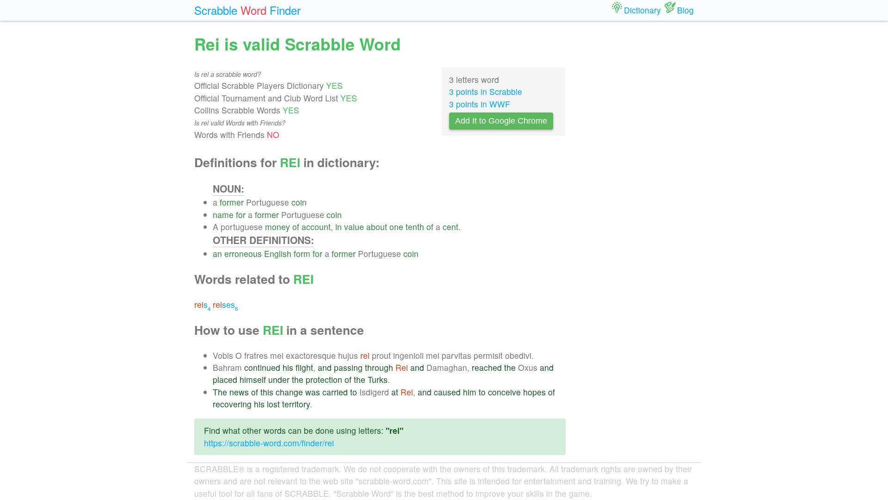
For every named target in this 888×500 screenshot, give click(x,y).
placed (225, 379)
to (353, 392)
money (277, 226)
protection (324, 379)
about (376, 226)
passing (348, 367)
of (295, 226)
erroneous (243, 253)
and (325, 367)
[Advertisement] (637, 171)
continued (262, 367)
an (217, 253)
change (289, 392)
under (279, 379)
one (396, 226)
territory (296, 404)
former (232, 202)
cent (450, 226)
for (241, 214)
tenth (415, 226)
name (223, 214)
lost (273, 404)
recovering (232, 404)
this (266, 392)
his (288, 367)
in (338, 226)
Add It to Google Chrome (501, 120)
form (302, 253)
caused (447, 392)
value (354, 226)
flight (304, 367)
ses (225, 304)
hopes (534, 392)
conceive (504, 392)
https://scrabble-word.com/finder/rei (269, 443)
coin (299, 202)
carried (335, 392)
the (510, 367)
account (316, 226)
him (469, 392)
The (220, 392)
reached (487, 367)
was (312, 392)
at (394, 392)
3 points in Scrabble (485, 91)
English (277, 253)
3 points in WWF (479, 104)
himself (253, 379)
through (379, 367)
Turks (378, 379)
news (239, 392)
